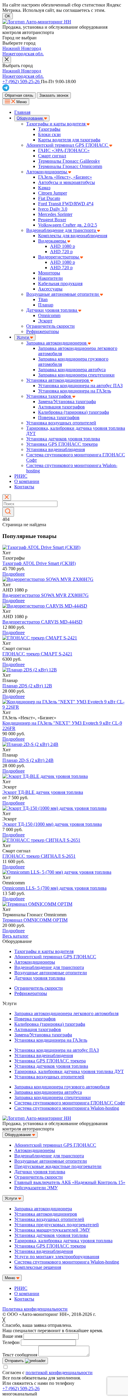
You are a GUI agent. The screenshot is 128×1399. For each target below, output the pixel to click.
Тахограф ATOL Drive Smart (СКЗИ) (39, 563)
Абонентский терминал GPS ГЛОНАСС (67, 145)
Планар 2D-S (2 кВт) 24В (28, 760)
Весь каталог (15, 935)
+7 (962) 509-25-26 (21, 1388)
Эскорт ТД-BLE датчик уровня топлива (42, 792)
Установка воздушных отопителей (61, 422)
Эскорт (45, 320)
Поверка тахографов (58, 417)
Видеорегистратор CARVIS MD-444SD (42, 621)
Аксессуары (50, 288)
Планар (45, 304)
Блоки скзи (49, 134)
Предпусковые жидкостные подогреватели (58, 1166)
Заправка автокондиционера (43, 1208)
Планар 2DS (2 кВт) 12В (27, 685)
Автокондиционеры (47, 171)
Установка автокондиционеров (58, 380)
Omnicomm (49, 315)
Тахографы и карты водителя (56, 123)
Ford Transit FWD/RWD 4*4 (65, 203)
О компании (26, 481)
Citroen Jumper (52, 193)
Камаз (44, 187)
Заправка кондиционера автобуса (72, 369)
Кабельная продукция (60, 283)
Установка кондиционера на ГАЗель (74, 390)
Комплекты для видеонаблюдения (72, 235)
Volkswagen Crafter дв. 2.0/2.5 (67, 224)
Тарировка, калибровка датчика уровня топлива (63, 1240)
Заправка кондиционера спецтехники (76, 374)
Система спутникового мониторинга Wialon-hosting (66, 1108)
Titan (43, 299)
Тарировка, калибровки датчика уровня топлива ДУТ (69, 1071)
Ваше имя (12, 1336)
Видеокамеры (52, 240)
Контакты (24, 486)
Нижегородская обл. (23, 53)
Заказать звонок (53, 95)
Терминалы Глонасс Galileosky (69, 161)
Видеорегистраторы (59, 256)
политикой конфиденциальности (59, 1372)
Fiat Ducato (49, 198)
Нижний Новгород (21, 48)
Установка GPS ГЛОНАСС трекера (62, 444)
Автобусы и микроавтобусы (66, 182)
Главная (22, 112)
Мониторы (49, 272)
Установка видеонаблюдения (55, 449)
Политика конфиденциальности (35, 1308)
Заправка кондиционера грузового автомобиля (62, 1086)
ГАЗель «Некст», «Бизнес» (65, 177)
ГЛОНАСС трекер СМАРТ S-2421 (37, 653)
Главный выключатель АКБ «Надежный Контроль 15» (69, 1182)
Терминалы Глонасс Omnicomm (70, 166)
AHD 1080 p (62, 246)
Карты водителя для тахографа (69, 139)
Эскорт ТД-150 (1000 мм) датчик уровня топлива (52, 824)
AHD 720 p (61, 251)
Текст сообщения (19, 1354)
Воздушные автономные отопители (63, 294)
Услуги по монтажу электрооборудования (56, 1256)
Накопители (50, 278)
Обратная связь (19, 95)
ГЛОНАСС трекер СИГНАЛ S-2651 (39, 856)
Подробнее (13, 573)
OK (7, 16)
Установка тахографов (49, 396)
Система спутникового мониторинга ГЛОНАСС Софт (69, 1102)
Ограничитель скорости (50, 326)
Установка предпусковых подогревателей (56, 1224)
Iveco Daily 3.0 (52, 208)
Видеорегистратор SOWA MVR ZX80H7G (45, 595)
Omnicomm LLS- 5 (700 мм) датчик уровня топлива (54, 888)
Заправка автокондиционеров (57, 342)
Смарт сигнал (52, 155)
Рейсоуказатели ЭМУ (36, 1187)
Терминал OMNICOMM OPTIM (35, 920)
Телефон (11, 1342)
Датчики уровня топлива (52, 310)
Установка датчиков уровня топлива (63, 438)
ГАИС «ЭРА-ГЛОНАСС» (64, 150)
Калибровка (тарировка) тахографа (73, 412)
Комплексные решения (37, 1267)
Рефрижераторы (42, 331)
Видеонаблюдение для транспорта (61, 230)
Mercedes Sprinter (55, 214)
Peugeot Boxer (52, 219)
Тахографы (49, 129)
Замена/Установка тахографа (67, 401)
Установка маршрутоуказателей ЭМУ (52, 1229)
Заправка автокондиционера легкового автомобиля (66, 1013)
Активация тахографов (61, 406)
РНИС (20, 476)
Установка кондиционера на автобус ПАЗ (80, 385)
